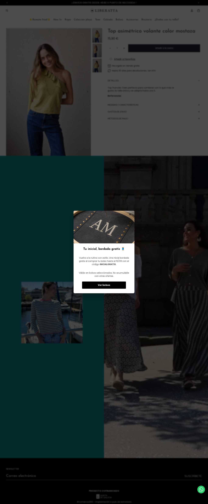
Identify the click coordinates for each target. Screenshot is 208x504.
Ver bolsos (104, 285)
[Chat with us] (201, 489)
